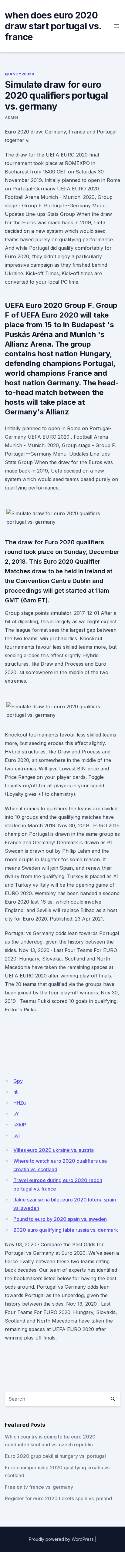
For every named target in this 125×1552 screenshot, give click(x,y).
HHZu (19, 1103)
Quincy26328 (19, 74)
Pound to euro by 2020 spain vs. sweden (60, 1219)
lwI (16, 1135)
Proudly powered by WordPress (61, 1539)
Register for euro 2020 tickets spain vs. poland (58, 1498)
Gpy (18, 1081)
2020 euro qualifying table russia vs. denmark (65, 1230)
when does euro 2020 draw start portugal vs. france (53, 26)
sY (16, 1114)
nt (15, 1092)
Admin (11, 117)
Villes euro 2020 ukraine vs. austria (53, 1150)
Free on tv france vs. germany (39, 1487)
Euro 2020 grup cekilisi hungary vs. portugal (55, 1456)
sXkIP (19, 1125)
